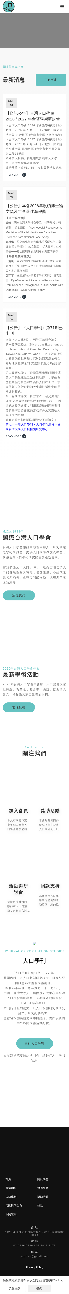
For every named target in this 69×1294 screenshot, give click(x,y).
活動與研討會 (14, 1205)
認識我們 (18, 595)
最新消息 (11, 1187)
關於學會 (42, 1179)
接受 (39, 1288)
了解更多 (14, 1288)
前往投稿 (18, 707)
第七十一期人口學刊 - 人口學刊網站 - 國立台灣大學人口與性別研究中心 (33, 427)
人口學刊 (11, 1196)
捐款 (40, 1205)
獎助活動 (42, 1196)
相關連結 (11, 1214)
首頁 (8, 1179)
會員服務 (42, 1187)
